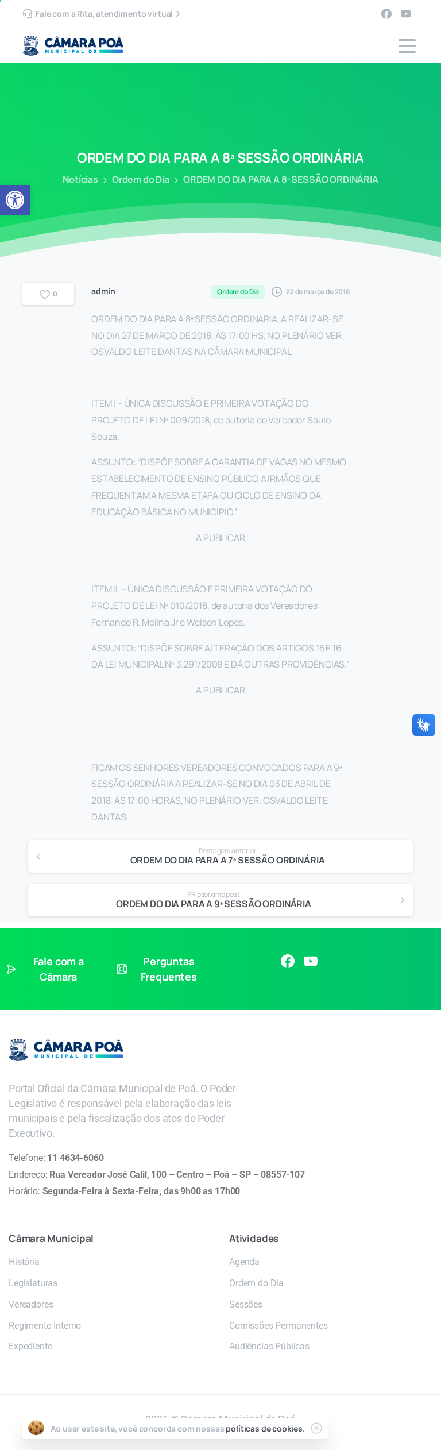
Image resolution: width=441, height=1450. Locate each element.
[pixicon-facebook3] (287, 961)
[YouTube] (406, 14)
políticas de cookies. (265, 1428)
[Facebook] (386, 14)
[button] (15, 200)
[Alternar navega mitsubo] (407, 46)
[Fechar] (316, 1428)
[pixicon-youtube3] (310, 961)
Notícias (80, 179)
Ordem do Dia (140, 179)
